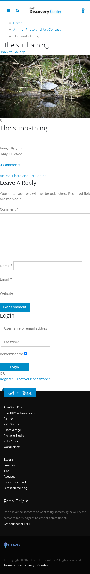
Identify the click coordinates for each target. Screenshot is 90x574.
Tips (6, 471)
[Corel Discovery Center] (45, 10)
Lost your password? (33, 379)
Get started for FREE (17, 524)
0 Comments (10, 165)
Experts (9, 459)
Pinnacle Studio (14, 435)
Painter (8, 418)
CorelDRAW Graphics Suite (21, 413)
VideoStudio (11, 441)
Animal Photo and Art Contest (24, 176)
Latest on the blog (15, 488)
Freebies (9, 465)
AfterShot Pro (13, 407)
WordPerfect (12, 447)
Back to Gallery (12, 52)
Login (82, 10)
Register (6, 379)
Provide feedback (15, 482)
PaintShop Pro (13, 424)
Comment (9, 209)
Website (6, 293)
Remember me (12, 354)
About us (9, 476)
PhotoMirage (12, 430)
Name (6, 266)
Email (6, 279)
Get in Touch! (20, 392)
